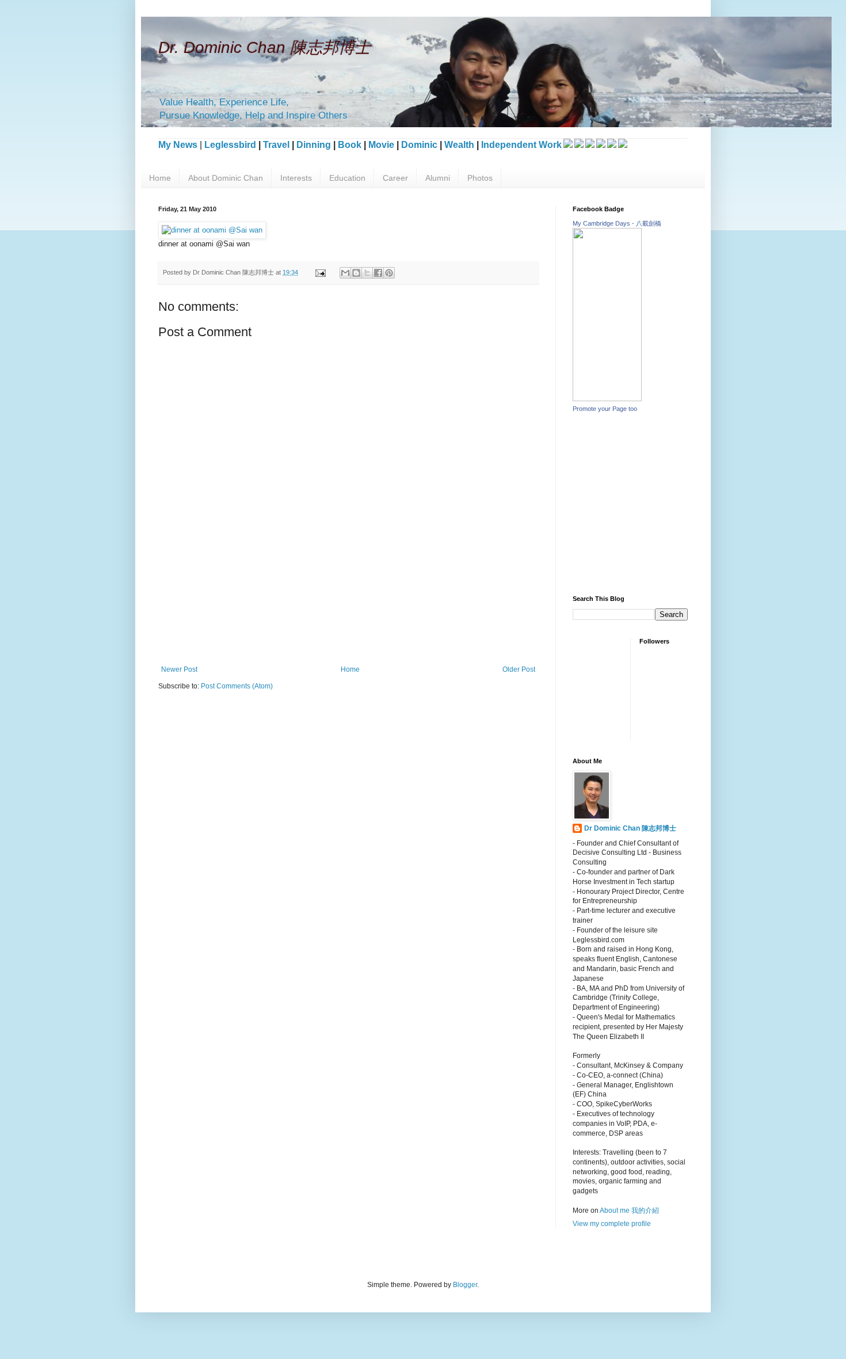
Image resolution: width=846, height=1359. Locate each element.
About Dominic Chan (225, 177)
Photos (480, 177)
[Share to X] (367, 273)
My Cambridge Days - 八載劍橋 (617, 223)
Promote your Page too (605, 408)
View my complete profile (612, 1224)
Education (347, 177)
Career (395, 177)
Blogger (465, 1285)
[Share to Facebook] (378, 273)
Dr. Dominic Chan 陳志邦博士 (264, 47)
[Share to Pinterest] (389, 273)
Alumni (437, 177)
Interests (296, 177)
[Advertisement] (367, 625)
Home (160, 177)
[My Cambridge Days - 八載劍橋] (607, 399)
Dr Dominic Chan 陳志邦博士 (630, 828)
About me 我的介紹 (629, 1210)
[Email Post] (320, 272)
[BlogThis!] (356, 273)
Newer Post (179, 669)
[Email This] (345, 273)
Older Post (518, 669)
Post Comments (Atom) (237, 686)
